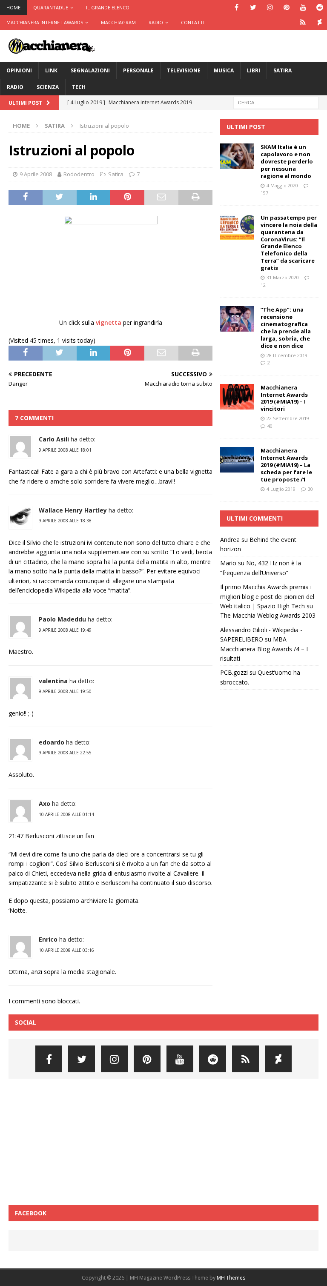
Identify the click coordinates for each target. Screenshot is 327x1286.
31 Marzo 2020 (283, 277)
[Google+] (302, 22)
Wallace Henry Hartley (73, 510)
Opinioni (19, 70)
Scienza (48, 87)
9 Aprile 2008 (36, 174)
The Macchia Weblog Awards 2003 (268, 615)
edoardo (51, 742)
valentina (53, 681)
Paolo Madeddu (62, 619)
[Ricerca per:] (275, 102)
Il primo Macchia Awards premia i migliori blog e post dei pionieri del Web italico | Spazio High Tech (267, 596)
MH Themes (231, 1277)
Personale (138, 70)
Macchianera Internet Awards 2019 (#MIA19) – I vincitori (284, 398)
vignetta (108, 322)
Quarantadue (50, 7)
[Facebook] (236, 7)
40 (269, 426)
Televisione (184, 70)
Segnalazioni (90, 70)
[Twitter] (253, 7)
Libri (253, 70)
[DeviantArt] (319, 22)
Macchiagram (118, 22)
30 (310, 489)
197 (264, 192)
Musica (224, 70)
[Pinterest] (286, 7)
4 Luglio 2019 (281, 489)
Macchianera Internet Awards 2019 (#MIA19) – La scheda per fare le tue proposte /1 (286, 465)
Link (51, 70)
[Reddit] (319, 7)
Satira (282, 70)
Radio (156, 22)
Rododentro (79, 174)
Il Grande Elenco (107, 7)
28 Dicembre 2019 (287, 355)
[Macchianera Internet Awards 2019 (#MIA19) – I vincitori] (237, 397)
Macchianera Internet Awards (44, 22)
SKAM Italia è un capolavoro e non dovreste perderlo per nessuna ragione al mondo (287, 161)
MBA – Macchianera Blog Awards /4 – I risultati (264, 648)
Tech (79, 87)
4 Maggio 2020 (282, 185)
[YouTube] (302, 7)
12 (263, 285)
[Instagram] (269, 7)
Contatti (192, 22)
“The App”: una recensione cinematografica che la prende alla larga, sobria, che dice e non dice (286, 327)
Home (13, 7)
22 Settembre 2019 (288, 418)
